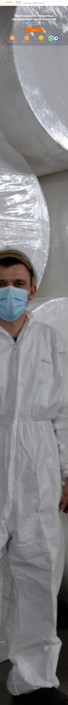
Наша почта (41, 41)
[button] (34, 30)
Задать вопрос (54, 41)
